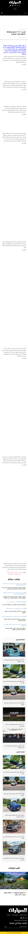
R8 (18, 56)
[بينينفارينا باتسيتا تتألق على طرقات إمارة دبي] (14, 602)
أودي (5, 48)
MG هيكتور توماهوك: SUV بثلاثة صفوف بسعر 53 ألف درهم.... (15, 894)
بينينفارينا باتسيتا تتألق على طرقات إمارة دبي (13, 604)
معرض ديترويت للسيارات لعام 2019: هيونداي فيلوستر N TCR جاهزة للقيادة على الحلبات (14, 597)
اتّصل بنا (8, 915)
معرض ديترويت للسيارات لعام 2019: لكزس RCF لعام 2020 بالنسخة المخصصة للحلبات (13, 588)
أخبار (26, 890)
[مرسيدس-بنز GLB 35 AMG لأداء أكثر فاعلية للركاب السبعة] (14, 616)
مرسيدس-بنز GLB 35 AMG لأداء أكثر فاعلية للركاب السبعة (14, 620)
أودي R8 (15, 572)
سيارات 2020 (11, 574)
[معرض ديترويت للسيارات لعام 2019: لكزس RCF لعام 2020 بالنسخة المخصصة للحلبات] (14, 584)
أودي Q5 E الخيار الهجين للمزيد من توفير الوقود (15, 612)
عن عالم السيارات (23, 915)
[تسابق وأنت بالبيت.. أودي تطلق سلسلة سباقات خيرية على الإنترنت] (14, 625)
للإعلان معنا (15, 915)
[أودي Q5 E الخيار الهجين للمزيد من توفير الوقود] (14, 608)
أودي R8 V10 (10, 572)
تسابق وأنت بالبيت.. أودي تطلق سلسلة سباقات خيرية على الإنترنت (15, 629)
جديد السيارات (18, 574)
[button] (24, 880)
